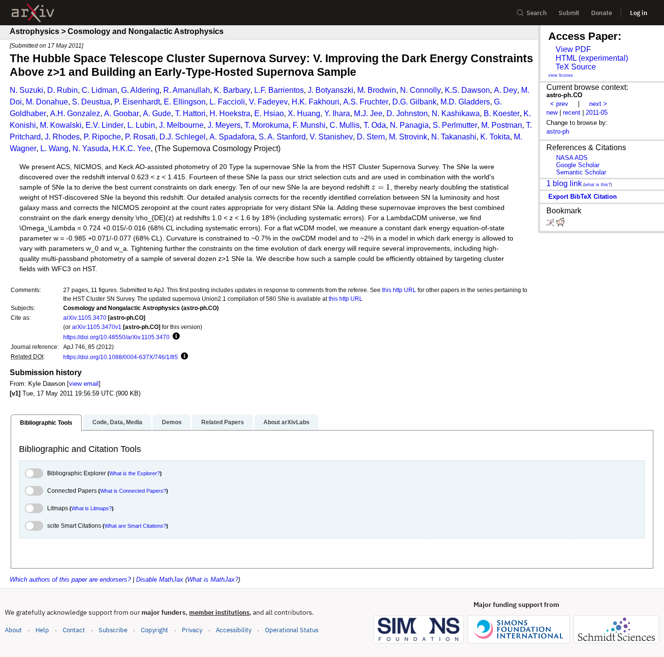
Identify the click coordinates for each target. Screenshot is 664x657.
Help (42, 630)
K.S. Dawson (467, 90)
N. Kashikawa (456, 113)
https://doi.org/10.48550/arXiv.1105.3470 (116, 337)
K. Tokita (495, 137)
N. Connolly (420, 90)
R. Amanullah (186, 90)
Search (536, 13)
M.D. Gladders (465, 102)
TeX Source (576, 67)
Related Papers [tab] (222, 422)
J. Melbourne (181, 125)
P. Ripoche (102, 137)
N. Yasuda (90, 148)
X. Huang (304, 113)
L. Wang (54, 148)
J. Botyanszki (330, 90)
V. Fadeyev (268, 102)
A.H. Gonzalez (75, 113)
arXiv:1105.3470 (84, 317)
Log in (638, 13)
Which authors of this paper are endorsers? (70, 579)
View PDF (573, 49)
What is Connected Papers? (133, 491)
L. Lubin (141, 125)
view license (560, 75)
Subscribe (113, 630)
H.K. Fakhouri (315, 102)
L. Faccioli (227, 102)
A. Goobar (121, 113)
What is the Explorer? (134, 473)
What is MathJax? (212, 579)
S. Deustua (91, 102)
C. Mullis (345, 125)
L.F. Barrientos (279, 90)
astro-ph (557, 131)
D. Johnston (407, 113)
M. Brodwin (376, 90)
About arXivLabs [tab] (286, 422)
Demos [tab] (172, 422)
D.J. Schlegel (182, 137)
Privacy (192, 630)
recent (571, 112)
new (552, 112)
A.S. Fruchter (365, 102)
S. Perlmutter (455, 125)
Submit (569, 13)
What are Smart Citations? (135, 526)
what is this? (598, 184)
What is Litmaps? (91, 508)
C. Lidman (99, 90)
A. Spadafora (232, 137)
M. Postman (501, 125)
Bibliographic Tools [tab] (46, 422)
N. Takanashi (453, 137)
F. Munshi (309, 125)
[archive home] (33, 12)
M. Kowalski (61, 125)
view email (84, 383)
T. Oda (375, 125)
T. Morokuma (267, 125)
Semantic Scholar (581, 172)
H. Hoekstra (230, 113)
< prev (559, 103)
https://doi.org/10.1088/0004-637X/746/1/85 (120, 357)
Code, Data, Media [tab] (117, 422)
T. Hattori (190, 113)
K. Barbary (232, 90)
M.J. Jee (368, 113)
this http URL (399, 290)
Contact (74, 630)
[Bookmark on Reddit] (560, 224)
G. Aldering (140, 90)
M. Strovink (408, 137)
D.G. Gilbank (414, 102)
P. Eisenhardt (137, 102)
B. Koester (502, 113)
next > (598, 103)
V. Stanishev (331, 137)
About (13, 630)
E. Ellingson (185, 102)
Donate (601, 13)
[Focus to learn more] (175, 336)
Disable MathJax (159, 579)
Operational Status (291, 629)
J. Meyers (224, 125)
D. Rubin (62, 90)
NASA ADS (572, 157)
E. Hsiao (269, 113)
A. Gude (157, 113)
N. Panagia (409, 125)
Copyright (154, 630)
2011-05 (597, 112)
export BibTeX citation (582, 196)
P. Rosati (140, 137)
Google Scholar (577, 165)
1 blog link (564, 183)
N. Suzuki (26, 90)
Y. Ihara (337, 113)
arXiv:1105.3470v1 (97, 327)
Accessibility (233, 630)
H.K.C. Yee (131, 148)
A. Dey (505, 90)
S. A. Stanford (282, 137)
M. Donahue (47, 102)
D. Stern (371, 137)
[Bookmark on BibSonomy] (551, 224)
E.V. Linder (104, 125)
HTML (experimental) (592, 58)
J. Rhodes (62, 137)
